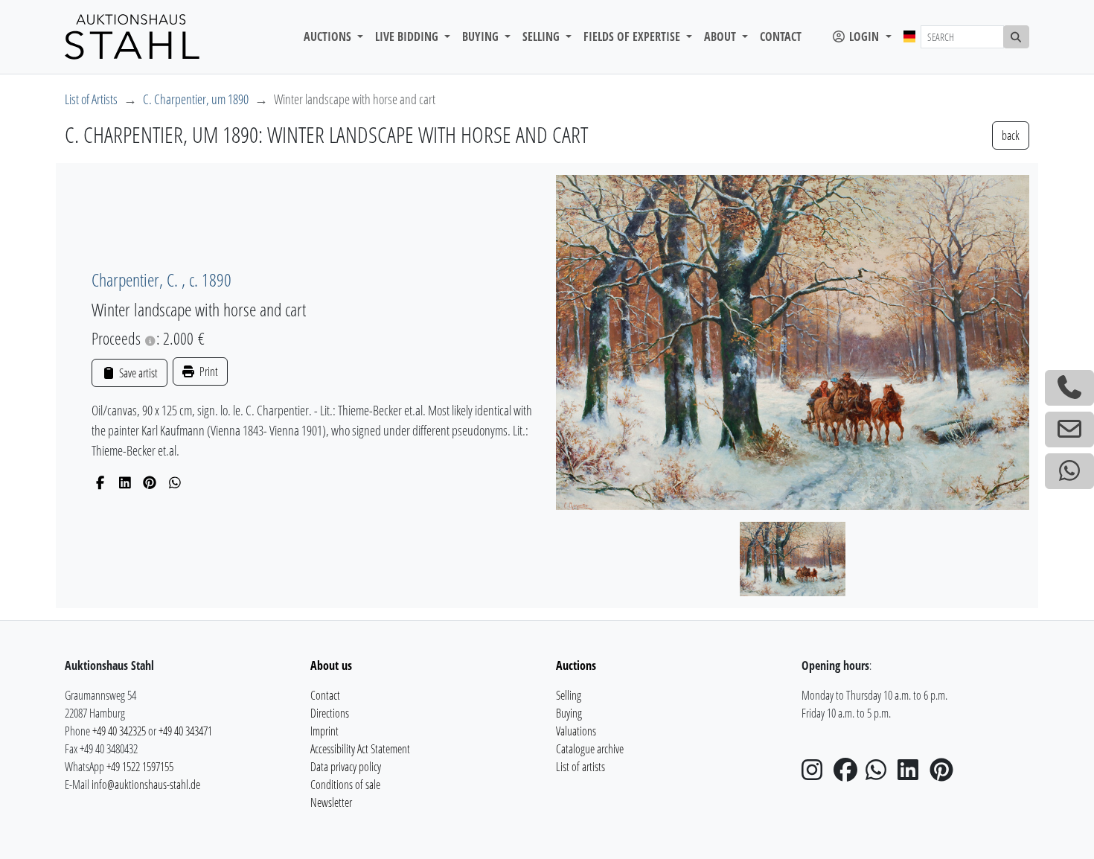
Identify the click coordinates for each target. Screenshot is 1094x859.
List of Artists (91, 99)
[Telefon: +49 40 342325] (1069, 388)
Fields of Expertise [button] (633, 36)
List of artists (580, 767)
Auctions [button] (329, 36)
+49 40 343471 (185, 731)
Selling (568, 695)
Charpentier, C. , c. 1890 (161, 279)
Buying (569, 713)
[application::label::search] (1016, 36)
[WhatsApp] (175, 482)
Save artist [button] (137, 373)
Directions (329, 713)
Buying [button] (482, 36)
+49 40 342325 (119, 731)
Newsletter (331, 802)
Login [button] (864, 36)
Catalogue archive (590, 749)
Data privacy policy (345, 767)
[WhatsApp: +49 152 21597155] (1069, 471)
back (1011, 135)
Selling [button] (542, 36)
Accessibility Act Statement (360, 749)
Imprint (324, 731)
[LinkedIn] (125, 482)
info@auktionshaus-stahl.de (146, 784)
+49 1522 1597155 (139, 767)
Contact (781, 36)
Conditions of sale (345, 784)
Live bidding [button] (408, 36)
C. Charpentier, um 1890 (196, 99)
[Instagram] (816, 774)
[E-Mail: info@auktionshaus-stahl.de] (1069, 429)
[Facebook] (100, 482)
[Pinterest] (150, 482)
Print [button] (207, 371)
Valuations (576, 731)
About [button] (721, 36)
